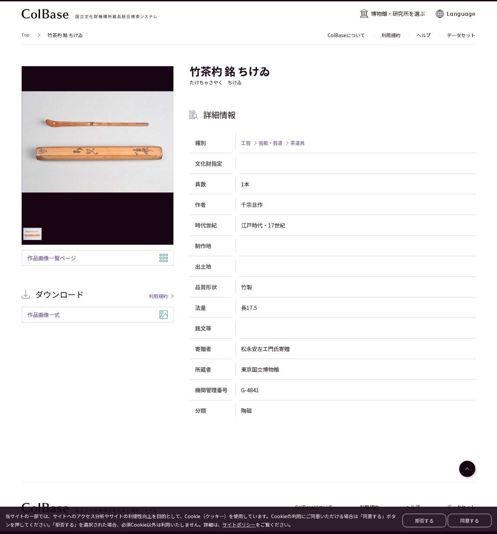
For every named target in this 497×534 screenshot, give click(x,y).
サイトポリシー (239, 524)
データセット (461, 35)
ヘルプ (424, 35)
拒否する (424, 520)
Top (25, 36)
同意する (469, 520)
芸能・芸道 (270, 142)
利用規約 (390, 35)
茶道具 (297, 142)
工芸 (246, 142)
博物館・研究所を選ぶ (398, 13)
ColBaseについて (346, 35)
